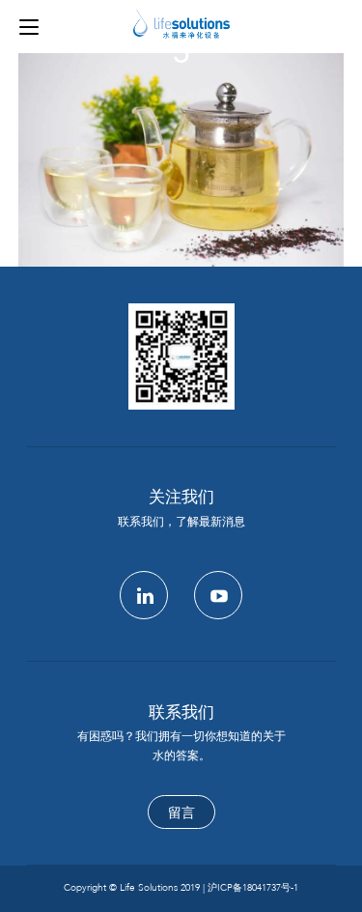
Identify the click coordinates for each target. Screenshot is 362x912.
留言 (181, 813)
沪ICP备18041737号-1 (253, 888)
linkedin (144, 595)
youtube (218, 595)
